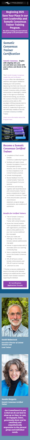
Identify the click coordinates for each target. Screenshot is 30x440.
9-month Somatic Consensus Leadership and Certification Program (13, 77)
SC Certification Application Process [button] (15, 284)
